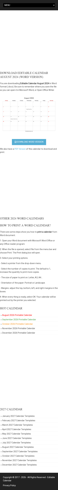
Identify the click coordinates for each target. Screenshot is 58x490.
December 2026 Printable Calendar (18, 333)
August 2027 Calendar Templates (18, 447)
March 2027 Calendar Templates (17, 425)
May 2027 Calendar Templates (16, 434)
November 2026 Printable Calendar (18, 328)
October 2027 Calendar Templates (18, 456)
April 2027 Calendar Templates (16, 429)
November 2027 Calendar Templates (19, 460)
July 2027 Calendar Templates (16, 442)
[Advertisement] (29, 40)
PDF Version (20, 149)
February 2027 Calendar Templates (18, 420)
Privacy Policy (9, 485)
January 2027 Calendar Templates (18, 416)
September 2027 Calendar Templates (20, 451)
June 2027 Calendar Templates (17, 438)
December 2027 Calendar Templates (19, 465)
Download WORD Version (29, 142)
